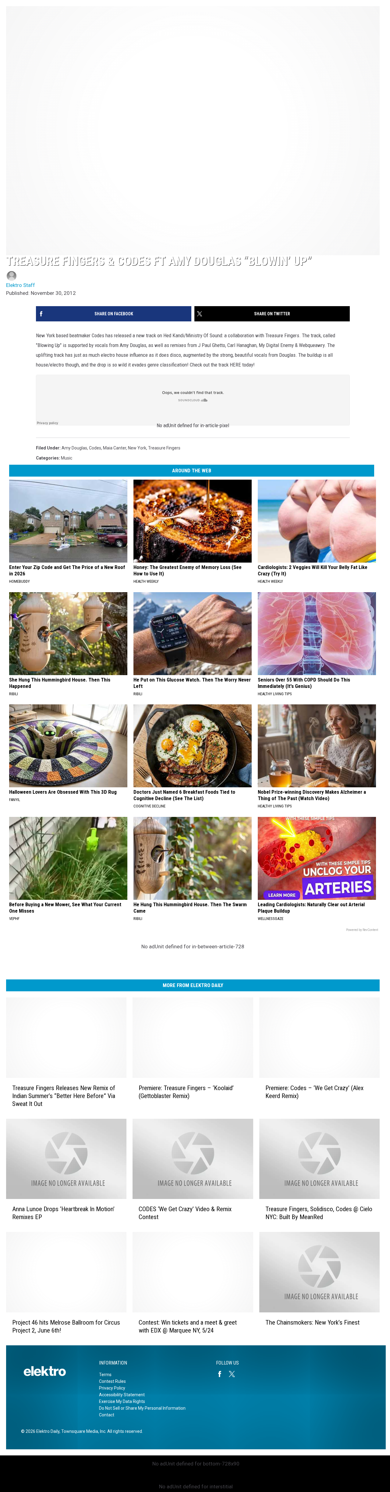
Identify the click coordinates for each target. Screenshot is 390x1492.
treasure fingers (164, 447)
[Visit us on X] (234, 1374)
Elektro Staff (20, 285)
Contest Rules (112, 1381)
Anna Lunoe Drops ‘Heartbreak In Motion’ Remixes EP (63, 1213)
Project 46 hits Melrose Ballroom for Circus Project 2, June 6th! (66, 1326)
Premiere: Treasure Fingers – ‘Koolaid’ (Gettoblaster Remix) (186, 1092)
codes (95, 447)
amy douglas (74, 447)
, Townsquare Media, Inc (82, 1431)
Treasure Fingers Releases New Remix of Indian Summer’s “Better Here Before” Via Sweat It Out (63, 1095)
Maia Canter (114, 447)
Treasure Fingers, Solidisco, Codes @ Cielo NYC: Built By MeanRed (318, 1213)
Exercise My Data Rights (122, 1401)
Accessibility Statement (122, 1394)
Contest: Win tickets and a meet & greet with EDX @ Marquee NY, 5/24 (188, 1326)
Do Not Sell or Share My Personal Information (142, 1408)
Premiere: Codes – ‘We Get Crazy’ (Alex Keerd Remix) (314, 1092)
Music (66, 458)
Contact (106, 1414)
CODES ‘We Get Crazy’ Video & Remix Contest (185, 1213)
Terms (105, 1374)
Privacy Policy (112, 1388)
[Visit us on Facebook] (222, 1374)
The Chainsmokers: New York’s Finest (312, 1322)
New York (137, 447)
